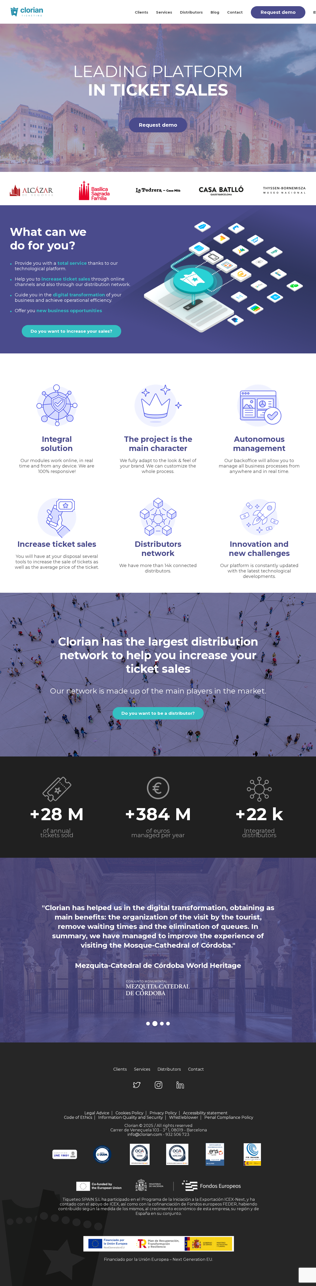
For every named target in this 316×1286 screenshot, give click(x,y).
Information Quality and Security (130, 1117)
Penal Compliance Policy (228, 1117)
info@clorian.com (145, 1134)
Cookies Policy (129, 1113)
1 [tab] (148, 1023)
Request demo (278, 12)
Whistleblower (183, 1117)
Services (164, 12)
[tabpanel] (158, 955)
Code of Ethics (78, 1117)
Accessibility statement (205, 1113)
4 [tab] (168, 1023)
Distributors (191, 12)
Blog (215, 12)
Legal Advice (96, 1113)
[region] (158, 98)
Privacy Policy (163, 1113)
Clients (141, 12)
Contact (235, 12)
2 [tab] (155, 1023)
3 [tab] (162, 1023)
